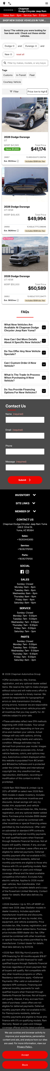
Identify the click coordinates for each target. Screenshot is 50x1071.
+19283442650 (25, 539)
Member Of (23, 511)
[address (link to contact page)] (4, 3)
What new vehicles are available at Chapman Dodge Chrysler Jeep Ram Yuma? (21, 327)
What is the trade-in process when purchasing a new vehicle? (22, 377)
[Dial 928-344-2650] (9, 3)
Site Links (23, 503)
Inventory (23, 495)
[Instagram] (27, 571)
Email (14, 429)
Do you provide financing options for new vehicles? (20, 391)
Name (14, 414)
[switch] (46, 3)
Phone (9, 445)
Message (16, 461)
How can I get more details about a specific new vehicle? (22, 341)
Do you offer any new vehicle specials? (22, 353)
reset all (20, 54)
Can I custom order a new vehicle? (20, 364)
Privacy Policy (24, 1046)
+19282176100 (25, 549)
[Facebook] (22, 571)
